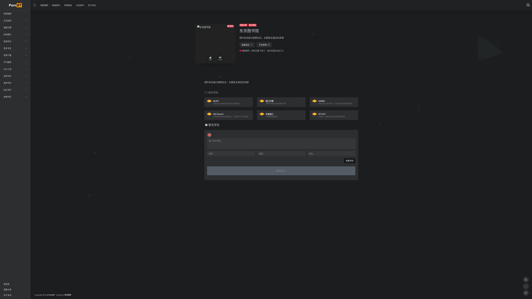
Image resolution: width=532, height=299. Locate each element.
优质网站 (68, 5)
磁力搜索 (252, 25)
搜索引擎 (243, 25)
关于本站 (92, 5)
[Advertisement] (340, 43)
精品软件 (56, 5)
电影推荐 (44, 5)
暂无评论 (213, 125)
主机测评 (80, 5)
